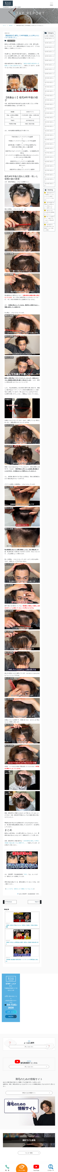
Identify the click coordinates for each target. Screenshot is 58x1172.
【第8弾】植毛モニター (49, 70)
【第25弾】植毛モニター (49, 144)
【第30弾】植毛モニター (49, 166)
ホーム (4, 25)
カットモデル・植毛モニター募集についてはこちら (20, 889)
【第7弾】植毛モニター (49, 65)
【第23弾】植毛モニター (49, 136)
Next (36, 902)
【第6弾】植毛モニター (49, 61)
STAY (25, 874)
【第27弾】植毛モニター (49, 153)
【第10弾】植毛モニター (49, 78)
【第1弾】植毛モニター (49, 39)
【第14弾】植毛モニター (49, 96)
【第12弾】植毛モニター (49, 87)
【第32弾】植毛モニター (49, 175)
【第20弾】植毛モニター (49, 122)
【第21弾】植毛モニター (49, 127)
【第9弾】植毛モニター (49, 74)
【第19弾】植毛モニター (49, 118)
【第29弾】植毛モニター (49, 162)
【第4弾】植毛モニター (49, 52)
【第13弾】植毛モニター (49, 92)
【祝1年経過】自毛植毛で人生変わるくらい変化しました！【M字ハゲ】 (49, 205)
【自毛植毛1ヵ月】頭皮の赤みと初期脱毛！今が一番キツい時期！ (49, 227)
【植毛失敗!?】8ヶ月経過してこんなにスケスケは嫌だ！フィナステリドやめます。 (49, 196)
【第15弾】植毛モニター (49, 100)
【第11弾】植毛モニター (49, 83)
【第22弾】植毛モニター (49, 131)
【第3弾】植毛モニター (49, 48)
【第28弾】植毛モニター (49, 158)
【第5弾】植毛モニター (49, 56)
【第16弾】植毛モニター (49, 105)
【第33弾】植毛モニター (49, 180)
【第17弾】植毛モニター (49, 109)
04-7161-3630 (12, 1006)
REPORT (11, 25)
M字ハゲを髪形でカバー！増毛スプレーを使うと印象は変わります (49, 219)
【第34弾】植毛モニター (49, 184)
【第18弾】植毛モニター (49, 114)
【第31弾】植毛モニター (49, 171)
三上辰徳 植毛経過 (49, 35)
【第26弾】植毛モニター (49, 149)
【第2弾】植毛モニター (49, 43)
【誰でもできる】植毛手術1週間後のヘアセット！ (49, 212)
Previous (9, 902)
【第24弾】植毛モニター (49, 140)
